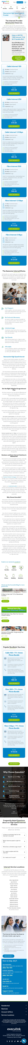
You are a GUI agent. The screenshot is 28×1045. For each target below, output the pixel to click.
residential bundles (12, 486)
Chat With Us (7, 981)
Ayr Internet (14, 893)
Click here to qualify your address (18, 58)
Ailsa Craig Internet (13, 880)
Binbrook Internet (14, 904)
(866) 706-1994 (7, 975)
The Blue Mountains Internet (14, 908)
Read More (5, 601)
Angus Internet (13, 885)
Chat (15, 2)
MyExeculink (20, 2)
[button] (25, 2)
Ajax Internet (14, 882)
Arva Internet (14, 889)
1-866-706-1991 (14, 2)
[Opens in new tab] (7, 1041)
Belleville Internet (14, 900)
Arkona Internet (13, 887)
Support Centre (8, 991)
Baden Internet (13, 895)
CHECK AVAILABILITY (8, 956)
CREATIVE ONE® (17, 1037)
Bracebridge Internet (14, 909)
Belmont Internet (14, 902)
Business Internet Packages (9, 477)
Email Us (5, 986)
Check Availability (14, 93)
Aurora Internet (13, 891)
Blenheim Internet (14, 906)
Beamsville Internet (13, 898)
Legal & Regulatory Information (14, 1034)
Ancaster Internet (14, 883)
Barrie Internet (13, 896)
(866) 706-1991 (7, 968)
